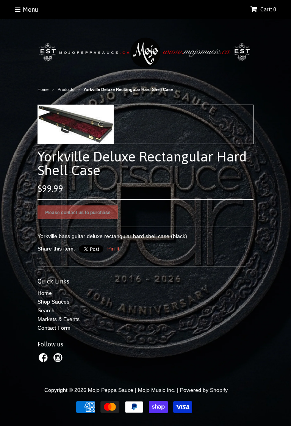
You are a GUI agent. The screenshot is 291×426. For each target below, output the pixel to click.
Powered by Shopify (204, 390)
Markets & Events (59, 319)
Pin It (113, 249)
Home (45, 293)
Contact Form (54, 328)
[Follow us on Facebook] (44, 359)
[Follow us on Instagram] (59, 359)
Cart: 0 (267, 9)
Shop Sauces (53, 302)
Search (46, 310)
